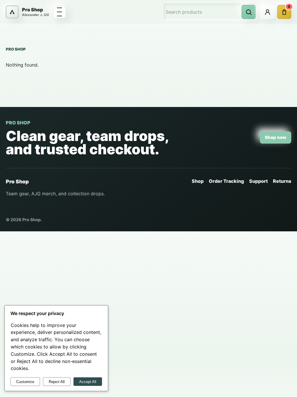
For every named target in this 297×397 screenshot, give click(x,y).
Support (258, 181)
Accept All (87, 382)
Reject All (57, 382)
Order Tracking (226, 181)
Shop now (275, 137)
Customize (25, 382)
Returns (282, 181)
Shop (198, 181)
